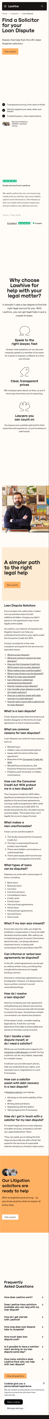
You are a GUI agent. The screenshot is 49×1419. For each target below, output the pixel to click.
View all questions (15, 1376)
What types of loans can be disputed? (25, 673)
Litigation (14, 13)
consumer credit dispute (16, 1052)
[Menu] (5, 6)
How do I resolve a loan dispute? (22, 686)
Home (4, 13)
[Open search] (42, 6)
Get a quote (10, 51)
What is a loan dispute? (18, 654)
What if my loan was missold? (21, 676)
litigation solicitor (14, 1092)
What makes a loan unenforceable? (24, 670)
